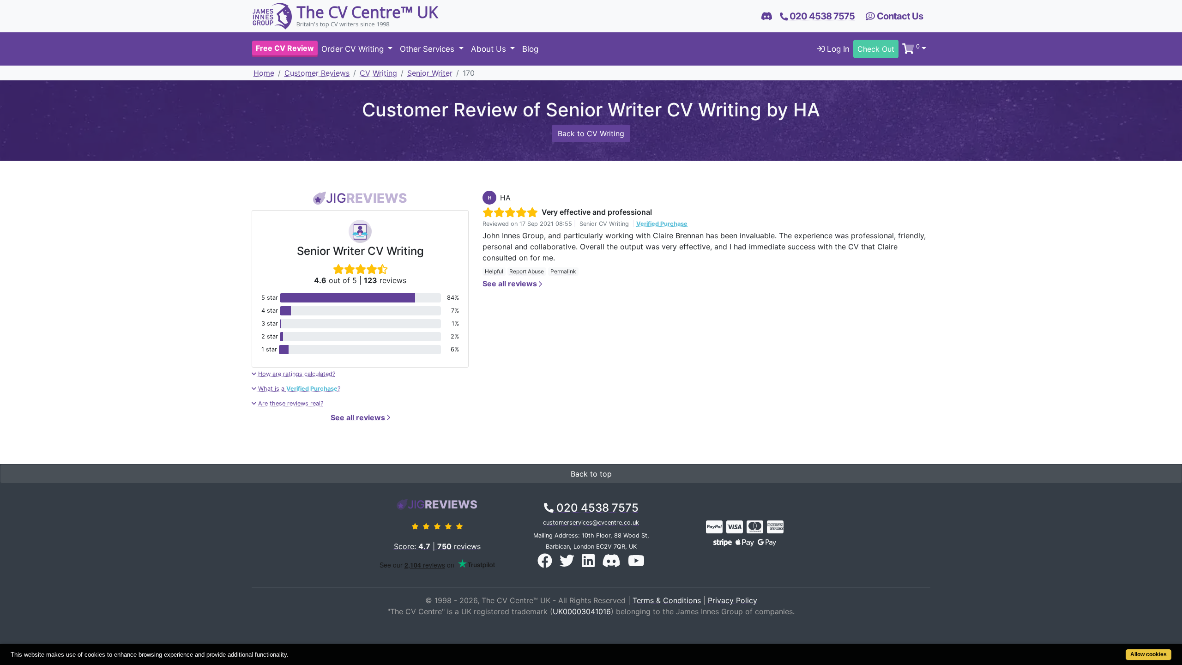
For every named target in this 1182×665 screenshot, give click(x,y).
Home (263, 73)
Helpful (494, 271)
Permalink (563, 271)
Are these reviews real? (289, 403)
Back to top (591, 473)
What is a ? (298, 388)
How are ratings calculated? (295, 373)
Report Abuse (526, 271)
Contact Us (899, 16)
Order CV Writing (353, 49)
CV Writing (378, 73)
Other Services (428, 49)
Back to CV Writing (591, 133)
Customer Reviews (317, 73)
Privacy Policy (732, 600)
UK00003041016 (582, 611)
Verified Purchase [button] (661, 223)
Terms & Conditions (667, 600)
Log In (837, 49)
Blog (530, 49)
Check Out (875, 49)
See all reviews (359, 417)
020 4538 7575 (596, 507)
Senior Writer (429, 73)
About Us (489, 49)
